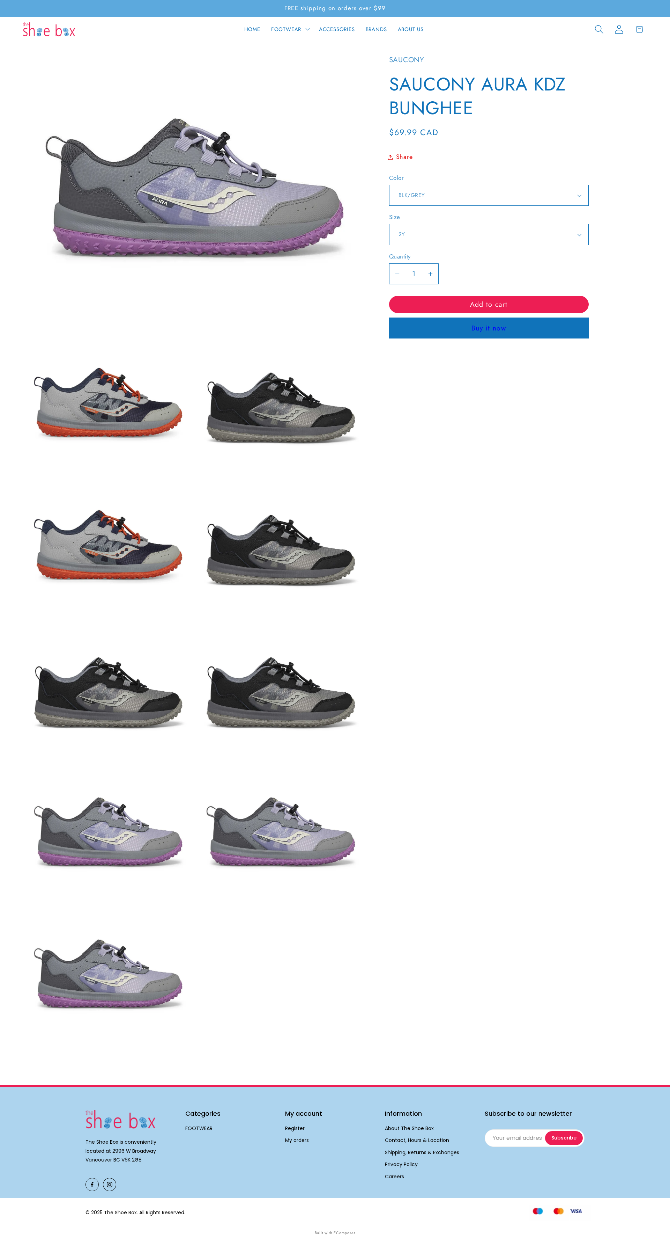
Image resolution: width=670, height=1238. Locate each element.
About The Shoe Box (409, 1128)
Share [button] (404, 156)
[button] (289, 29)
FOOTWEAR (199, 1128)
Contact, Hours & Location (417, 1140)
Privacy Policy (401, 1164)
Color (396, 178)
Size (394, 217)
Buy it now (488, 328)
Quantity (400, 257)
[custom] (92, 1184)
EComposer (344, 1233)
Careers (394, 1176)
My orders (297, 1140)
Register (295, 1128)
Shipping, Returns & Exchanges (422, 1152)
